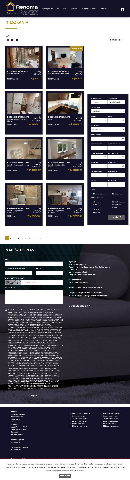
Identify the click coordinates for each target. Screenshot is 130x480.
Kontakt (93, 8)
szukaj (116, 217)
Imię (7, 259)
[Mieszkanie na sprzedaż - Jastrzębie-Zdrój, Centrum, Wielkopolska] (24, 204)
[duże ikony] (7, 40)
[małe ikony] (12, 40)
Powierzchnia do (114, 153)
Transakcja (112, 98)
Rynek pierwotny (101, 194)
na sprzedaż (112, 413)
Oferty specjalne (120, 202)
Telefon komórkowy (15, 269)
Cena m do (112, 162)
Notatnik (85, 8)
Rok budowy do (114, 171)
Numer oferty (96, 135)
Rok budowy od (96, 171)
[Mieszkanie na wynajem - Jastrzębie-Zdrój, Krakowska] (24, 67)
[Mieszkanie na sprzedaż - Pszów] (65, 113)
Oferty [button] (64, 8)
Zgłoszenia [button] (74, 8)
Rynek (93, 190)
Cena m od (94, 162)
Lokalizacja (95, 126)
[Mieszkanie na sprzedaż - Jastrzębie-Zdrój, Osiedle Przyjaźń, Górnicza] (24, 113)
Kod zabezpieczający (14, 278)
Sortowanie (116, 40)
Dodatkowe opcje (97, 198)
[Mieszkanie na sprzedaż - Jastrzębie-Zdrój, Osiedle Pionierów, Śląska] (24, 159)
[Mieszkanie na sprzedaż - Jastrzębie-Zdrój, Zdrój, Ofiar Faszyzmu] (65, 159)
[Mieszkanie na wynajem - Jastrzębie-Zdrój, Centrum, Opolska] (65, 67)
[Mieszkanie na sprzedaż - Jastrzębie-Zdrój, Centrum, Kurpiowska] (65, 204)
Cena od (93, 117)
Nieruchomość (96, 98)
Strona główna (47, 8)
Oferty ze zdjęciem (97, 203)
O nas (57, 8)
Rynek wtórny (119, 194)
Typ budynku (95, 107)
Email (38, 269)
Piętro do (112, 181)
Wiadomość (10, 288)
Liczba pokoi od (96, 144)
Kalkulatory (103, 8)
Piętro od (94, 181)
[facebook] (122, 7)
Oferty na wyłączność (97, 211)
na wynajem (81, 413)
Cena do (111, 117)
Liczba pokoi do (114, 144)
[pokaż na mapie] (17, 40)
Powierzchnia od (97, 153)
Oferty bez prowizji (116, 206)
